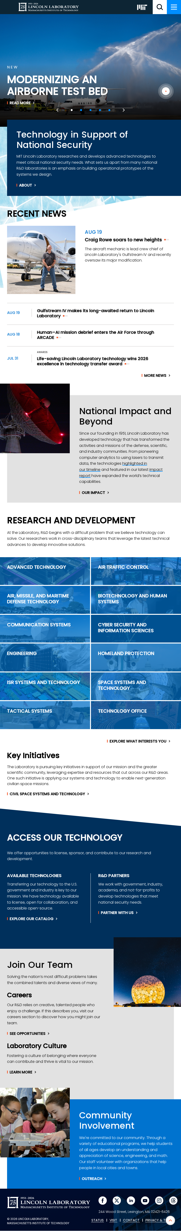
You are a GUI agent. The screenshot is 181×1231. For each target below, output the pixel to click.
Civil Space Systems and (47, 794)
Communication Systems (39, 624)
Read (20, 103)
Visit (113, 1220)
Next (123, 110)
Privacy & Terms (159, 1220)
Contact (131, 1220)
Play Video (166, 91)
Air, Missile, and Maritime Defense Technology (38, 598)
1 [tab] (71, 110)
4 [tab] (100, 110)
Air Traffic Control (123, 567)
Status (97, 1220)
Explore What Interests (138, 741)
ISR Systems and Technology (43, 682)
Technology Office (122, 711)
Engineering (22, 653)
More (155, 375)
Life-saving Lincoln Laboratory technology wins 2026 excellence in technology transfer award (92, 361)
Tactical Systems (29, 711)
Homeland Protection (126, 653)
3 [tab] (90, 110)
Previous (58, 110)
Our (93, 493)
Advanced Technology (36, 567)
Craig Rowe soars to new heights (123, 239)
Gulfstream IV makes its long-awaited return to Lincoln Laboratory (95, 313)
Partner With (117, 913)
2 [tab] (81, 110)
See (27, 1034)
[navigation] (174, 7)
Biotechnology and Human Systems (132, 598)
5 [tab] (109, 110)
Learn (21, 1072)
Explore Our (31, 919)
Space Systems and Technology (122, 685)
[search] (160, 7)
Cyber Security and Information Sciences (126, 627)
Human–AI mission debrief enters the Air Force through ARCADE (95, 335)
